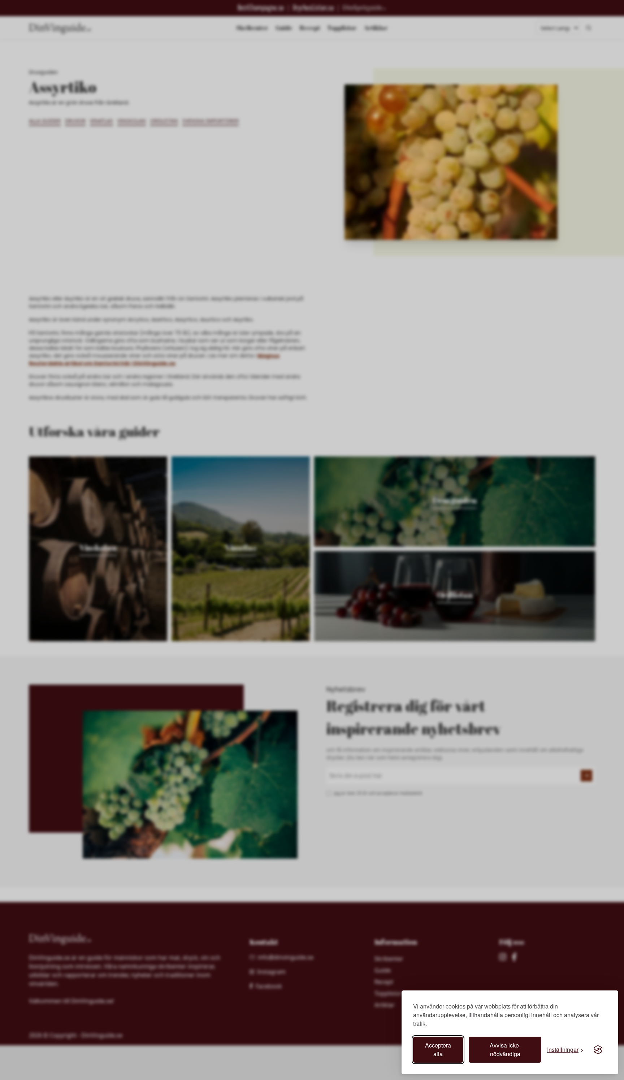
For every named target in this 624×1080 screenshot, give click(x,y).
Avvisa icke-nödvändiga (505, 1049)
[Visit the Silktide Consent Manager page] (598, 1049)
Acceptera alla (438, 1049)
